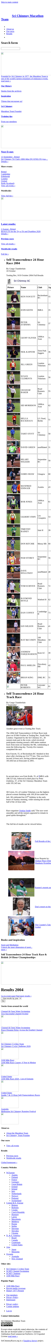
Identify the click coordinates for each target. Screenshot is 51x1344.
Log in (9, 1311)
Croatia (15, 1210)
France (14, 1180)
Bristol (4, 172)
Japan (14, 1249)
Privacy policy (12, 1304)
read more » (13, 1336)
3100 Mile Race (12, 1276)
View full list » (7, 196)
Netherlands (16, 1194)
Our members (12, 1295)
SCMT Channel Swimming (17, 1271)
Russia (14, 1224)
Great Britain (17, 1184)
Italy (13, 1191)
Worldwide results (13, 1158)
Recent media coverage (16, 1288)
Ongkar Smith (25, 811)
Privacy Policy (12, 1297)
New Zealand (17, 1259)
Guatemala (16, 1242)
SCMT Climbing (13, 1273)
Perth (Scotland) (7, 183)
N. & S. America (13, 1235)
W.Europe (10, 1173)
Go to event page (8, 996)
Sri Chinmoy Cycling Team (17, 1269)
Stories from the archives (11, 91)
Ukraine (15, 1233)
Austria (15, 1175)
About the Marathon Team (17, 1133)
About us (10, 29)
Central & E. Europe (14, 1203)
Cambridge (5, 174)
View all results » (8, 244)
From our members (9, 121)
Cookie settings (12, 1306)
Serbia (14, 1226)
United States (17, 1245)
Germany (15, 1182)
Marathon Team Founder (11, 111)
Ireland (14, 1189)
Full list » (5, 254)
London (4, 179)
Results (9, 34)
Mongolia (15, 1252)
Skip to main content (9, 2)
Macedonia (16, 1219)
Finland (15, 1177)
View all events (12, 1146)
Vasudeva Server (30, 1341)
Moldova (15, 1221)
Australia (15, 1256)
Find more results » (24, 996)
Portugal (15, 1198)
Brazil (14, 1238)
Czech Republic (18, 1212)
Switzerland (16, 1200)
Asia (8, 1247)
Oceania (9, 1254)
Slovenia (15, 1228)
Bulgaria (15, 1207)
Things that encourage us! (11, 101)
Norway (15, 1196)
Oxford (4, 181)
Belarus (15, 1205)
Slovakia (15, 1231)
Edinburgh (5, 176)
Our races (10, 31)
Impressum (10, 1300)
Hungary (15, 1214)
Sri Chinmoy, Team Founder (18, 1135)
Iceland (15, 1187)
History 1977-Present (15, 1291)
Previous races (12, 1156)
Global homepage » (9, 1162)
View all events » (8, 186)
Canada (15, 1240)
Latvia (14, 1217)
